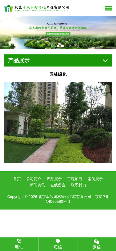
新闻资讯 (37, 185)
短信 (57, 247)
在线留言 (58, 185)
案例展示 (95, 179)
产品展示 (54, 179)
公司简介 (33, 179)
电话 (19, 247)
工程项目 (74, 179)
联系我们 (78, 185)
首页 (17, 179)
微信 (96, 247)
